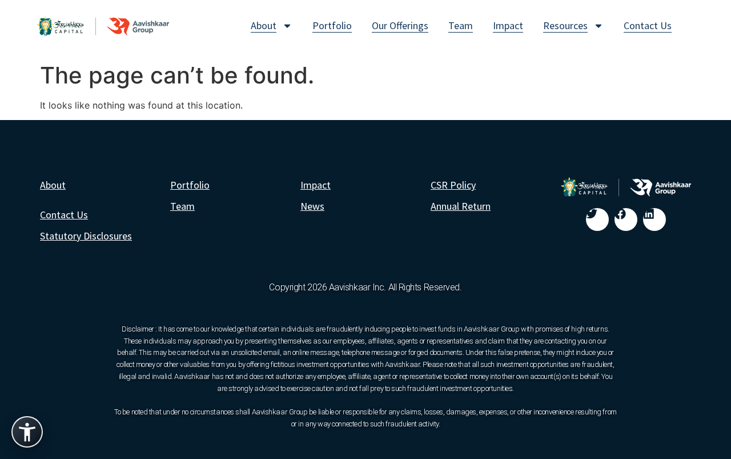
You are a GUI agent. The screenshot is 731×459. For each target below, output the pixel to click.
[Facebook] (625, 219)
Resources (565, 25)
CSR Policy (453, 184)
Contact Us (648, 25)
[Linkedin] (654, 219)
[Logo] (103, 26)
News (312, 206)
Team (460, 25)
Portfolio (332, 25)
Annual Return (461, 206)
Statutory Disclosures (86, 235)
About (263, 25)
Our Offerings (400, 25)
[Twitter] (597, 219)
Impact (508, 25)
